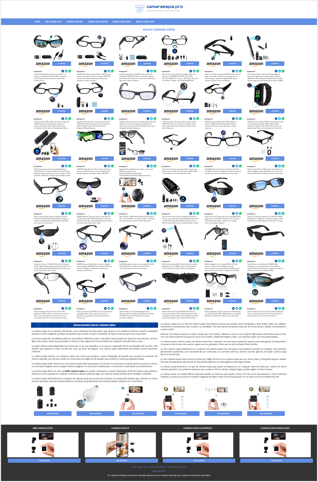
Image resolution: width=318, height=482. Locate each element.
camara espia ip (120, 428)
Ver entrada (53, 413)
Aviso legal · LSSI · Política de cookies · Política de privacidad (159, 467)
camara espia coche (122, 21)
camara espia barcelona (275, 428)
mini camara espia (53, 21)
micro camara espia (145, 21)
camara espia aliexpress (197, 428)
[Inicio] (159, 11)
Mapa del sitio (159, 471)
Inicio (37, 21)
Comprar (61, 64)
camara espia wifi (75, 21)
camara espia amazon (98, 21)
